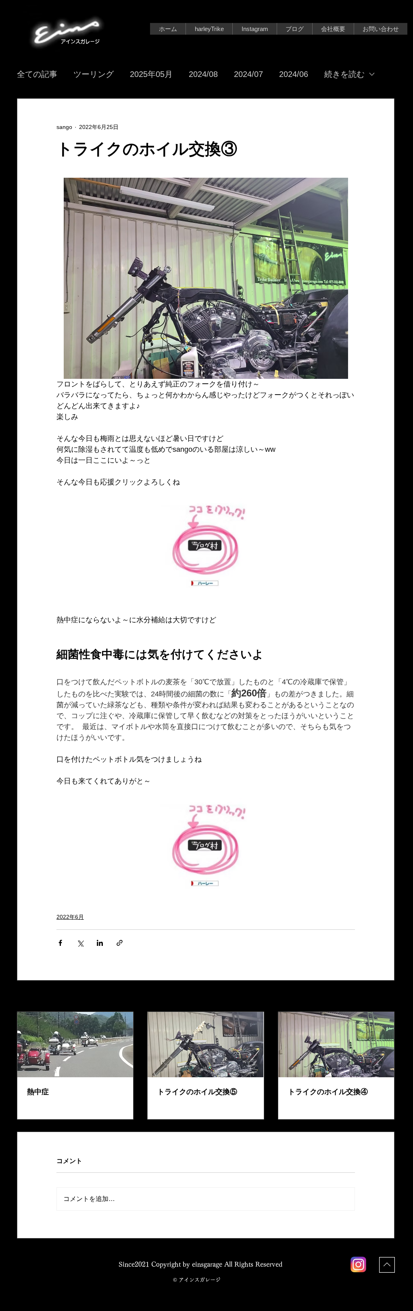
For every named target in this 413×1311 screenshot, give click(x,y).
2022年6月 (70, 917)
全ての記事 (37, 74)
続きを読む (344, 74)
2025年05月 (151, 74)
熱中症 (38, 1092)
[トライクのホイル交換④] (336, 1044)
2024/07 (248, 74)
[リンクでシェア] (119, 943)
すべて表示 (380, 996)
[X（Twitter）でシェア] (80, 943)
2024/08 (203, 74)
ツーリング (93, 74)
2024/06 (293, 74)
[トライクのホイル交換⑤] (205, 1044)
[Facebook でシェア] (60, 943)
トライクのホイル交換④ (328, 1092)
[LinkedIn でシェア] (100, 943)
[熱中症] (75, 1044)
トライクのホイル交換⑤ (197, 1092)
